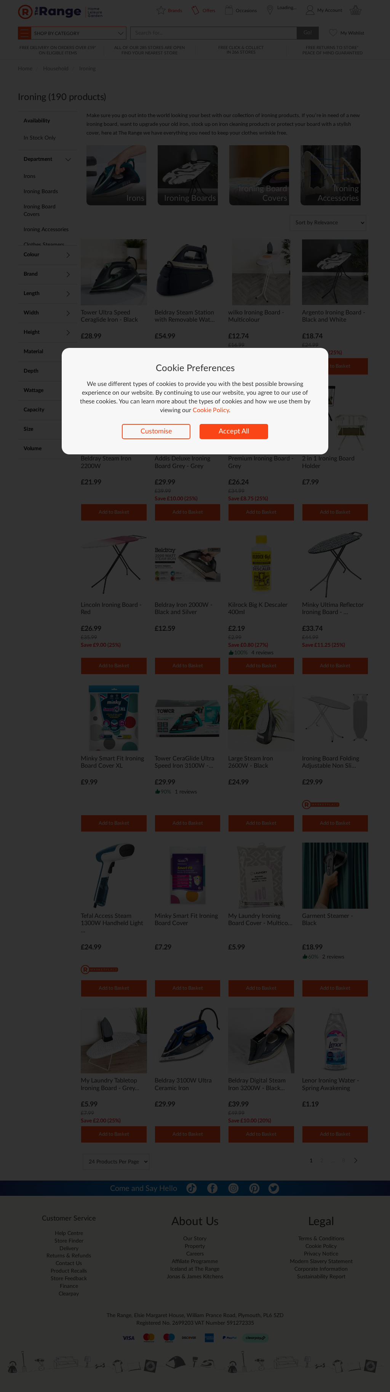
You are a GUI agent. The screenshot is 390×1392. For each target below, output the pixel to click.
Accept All (234, 431)
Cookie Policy (211, 410)
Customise (156, 431)
